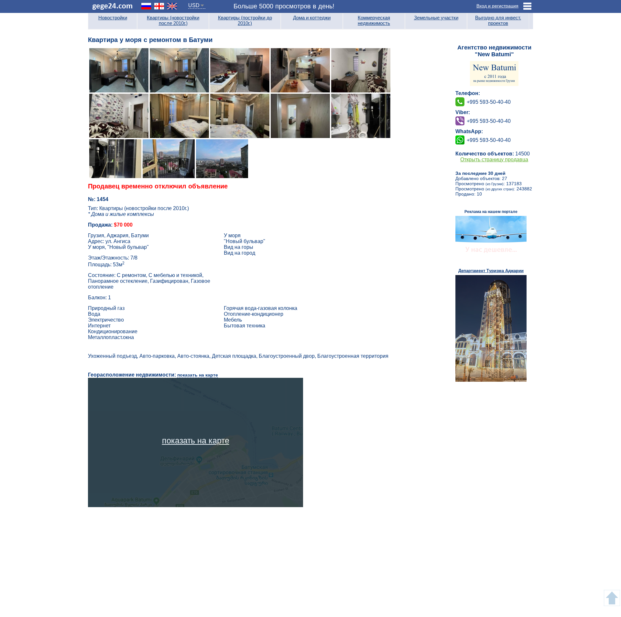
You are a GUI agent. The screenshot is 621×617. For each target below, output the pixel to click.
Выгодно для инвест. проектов (498, 20)
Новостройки (112, 17)
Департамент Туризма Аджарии (491, 270)
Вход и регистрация (497, 5)
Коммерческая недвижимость (374, 20)
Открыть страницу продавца (494, 159)
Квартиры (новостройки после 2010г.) (173, 20)
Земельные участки (436, 17)
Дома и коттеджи (312, 17)
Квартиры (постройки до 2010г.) (245, 20)
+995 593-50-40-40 (489, 121)
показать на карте (197, 375)
